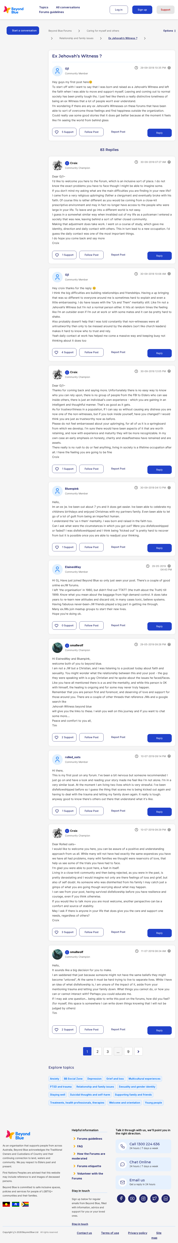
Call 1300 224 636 (145, 1144)
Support (165, 9)
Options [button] (168, 30)
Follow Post (92, 131)
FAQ (80, 1146)
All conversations (68, 7)
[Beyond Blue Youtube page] (132, 1205)
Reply (159, 132)
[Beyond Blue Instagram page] (143, 1205)
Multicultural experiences (144, 1078)
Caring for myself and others (103, 30)
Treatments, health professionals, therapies (77, 1102)
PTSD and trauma (61, 1086)
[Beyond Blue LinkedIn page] (165, 1205)
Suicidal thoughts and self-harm (90, 1094)
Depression (94, 1078)
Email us (137, 1180)
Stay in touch (80, 1224)
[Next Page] (138, 1051)
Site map (156, 1235)
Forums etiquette (89, 1166)
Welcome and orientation (124, 1102)
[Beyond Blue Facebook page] (121, 1205)
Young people (153, 1102)
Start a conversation (24, 30)
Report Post (118, 131)
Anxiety (54, 1078)
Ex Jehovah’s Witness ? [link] (122, 38)
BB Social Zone (73, 1078)
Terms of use (110, 1233)
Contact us (84, 1233)
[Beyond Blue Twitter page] (154, 1205)
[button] (56, 132)
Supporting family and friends (133, 1094)
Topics (43, 7)
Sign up (142, 9)
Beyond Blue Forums (18, 9)
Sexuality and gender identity (137, 1086)
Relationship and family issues (76, 38)
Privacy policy (137, 1233)
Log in (119, 9)
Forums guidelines (51, 12)
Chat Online (140, 1162)
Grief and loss (115, 1078)
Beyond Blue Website (18, 1134)
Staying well (57, 1094)
